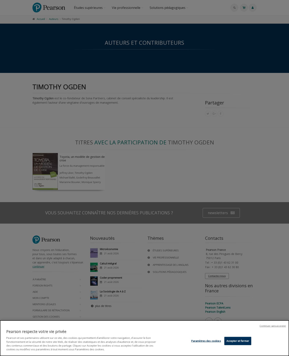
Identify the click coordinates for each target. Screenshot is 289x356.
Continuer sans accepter (273, 325)
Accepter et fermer (237, 341)
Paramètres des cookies (206, 341)
